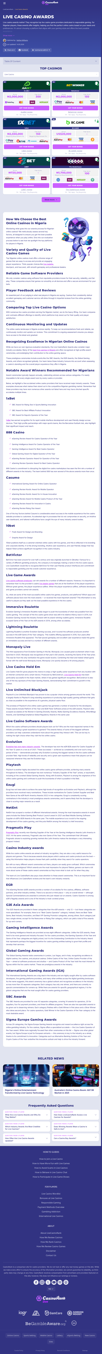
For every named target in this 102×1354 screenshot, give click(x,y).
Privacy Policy (39, 1350)
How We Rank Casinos (50, 1242)
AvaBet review (26, 112)
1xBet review (26, 151)
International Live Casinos (50, 1216)
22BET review (26, 189)
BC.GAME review (74, 151)
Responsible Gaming (50, 1202)
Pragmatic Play (12, 832)
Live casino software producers (19, 581)
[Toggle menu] (4, 3)
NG (49, 1289)
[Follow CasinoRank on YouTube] (53, 1282)
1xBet (8, 420)
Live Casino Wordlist (50, 1193)
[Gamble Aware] (45, 1323)
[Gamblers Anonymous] (35, 1313)
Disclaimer (50, 1251)
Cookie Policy (18, 1350)
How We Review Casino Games (50, 1246)
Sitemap (84, 1350)
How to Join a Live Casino (50, 1159)
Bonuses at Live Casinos (50, 1198)
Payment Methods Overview (50, 1207)
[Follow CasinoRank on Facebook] (35, 1282)
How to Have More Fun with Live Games (50, 1163)
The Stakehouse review (74, 189)
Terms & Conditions (62, 1350)
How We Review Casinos (50, 1237)
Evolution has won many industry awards (23, 747)
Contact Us (50, 1255)
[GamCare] (53, 1313)
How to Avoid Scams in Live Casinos (50, 1168)
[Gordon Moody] (75, 1313)
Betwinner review (74, 112)
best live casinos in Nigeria (44, 350)
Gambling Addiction (50, 1211)
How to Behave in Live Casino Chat (50, 1172)
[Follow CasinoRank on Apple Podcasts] (65, 1282)
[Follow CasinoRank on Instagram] (41, 1282)
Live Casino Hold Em (76, 675)
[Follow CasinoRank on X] (47, 1282)
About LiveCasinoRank (50, 1233)
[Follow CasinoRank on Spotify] (59, 1282)
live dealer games (46, 584)
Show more (49, 199)
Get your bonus (26, 108)
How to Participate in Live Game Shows (50, 1176)
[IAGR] (22, 1313)
